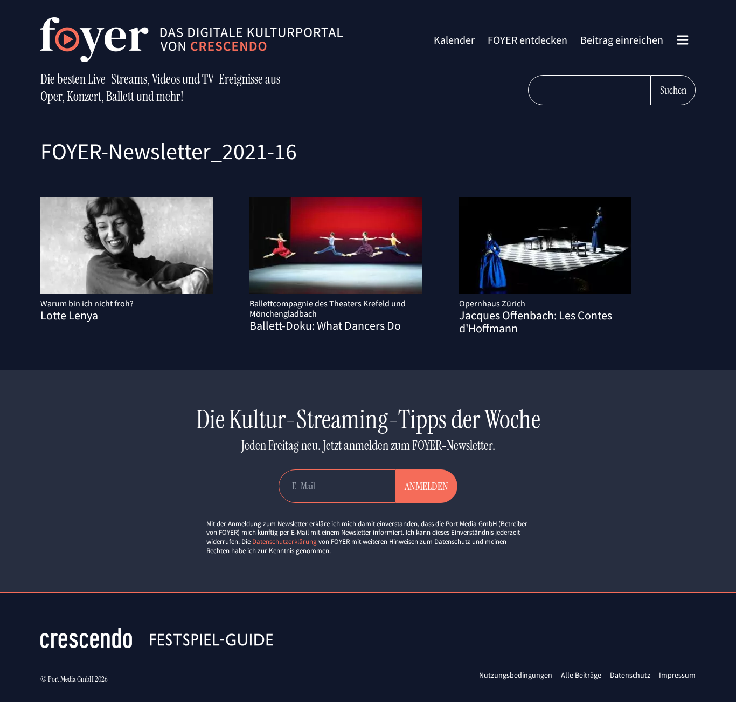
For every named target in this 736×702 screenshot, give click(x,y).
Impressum (677, 675)
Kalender (454, 39)
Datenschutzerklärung (284, 541)
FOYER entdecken (527, 39)
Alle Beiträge (581, 675)
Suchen (673, 90)
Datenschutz (630, 675)
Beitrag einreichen (621, 39)
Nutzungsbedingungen (515, 675)
